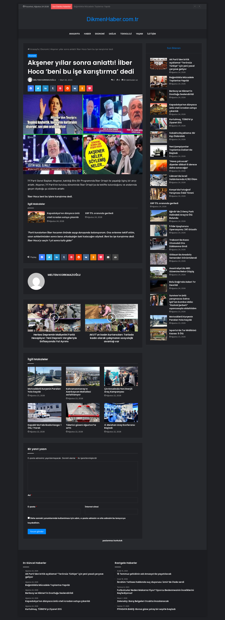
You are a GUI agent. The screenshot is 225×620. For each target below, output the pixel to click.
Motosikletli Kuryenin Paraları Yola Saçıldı (44, 390)
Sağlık (112, 33)
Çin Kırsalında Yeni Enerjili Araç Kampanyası (118, 390)
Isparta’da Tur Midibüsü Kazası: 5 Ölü (182, 332)
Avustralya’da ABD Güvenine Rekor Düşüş (181, 270)
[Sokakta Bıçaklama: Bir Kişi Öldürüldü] (158, 137)
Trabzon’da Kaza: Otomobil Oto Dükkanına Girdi (179, 243)
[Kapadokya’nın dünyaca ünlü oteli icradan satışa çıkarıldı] (36, 217)
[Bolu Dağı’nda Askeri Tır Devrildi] (158, 286)
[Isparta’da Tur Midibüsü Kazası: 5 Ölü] (158, 334)
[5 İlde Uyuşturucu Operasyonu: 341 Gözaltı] (158, 230)
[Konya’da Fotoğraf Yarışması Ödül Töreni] (158, 194)
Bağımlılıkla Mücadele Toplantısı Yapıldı (181, 79)
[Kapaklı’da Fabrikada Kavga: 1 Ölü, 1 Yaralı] (44, 412)
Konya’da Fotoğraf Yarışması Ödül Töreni (181, 191)
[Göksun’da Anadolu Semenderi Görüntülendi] (158, 259)
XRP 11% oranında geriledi (99, 213)
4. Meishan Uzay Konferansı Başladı (119, 426)
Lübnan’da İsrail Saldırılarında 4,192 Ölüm (183, 177)
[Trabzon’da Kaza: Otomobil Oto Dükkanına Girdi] (158, 244)
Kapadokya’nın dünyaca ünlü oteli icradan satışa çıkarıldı (183, 108)
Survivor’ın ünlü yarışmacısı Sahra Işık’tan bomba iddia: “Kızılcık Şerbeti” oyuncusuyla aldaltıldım (182, 302)
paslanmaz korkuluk (112, 540)
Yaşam (139, 33)
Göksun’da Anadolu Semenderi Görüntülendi (183, 256)
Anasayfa (74, 33)
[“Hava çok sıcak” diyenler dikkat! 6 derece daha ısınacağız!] (158, 165)
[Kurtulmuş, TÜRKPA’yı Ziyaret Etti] (158, 123)
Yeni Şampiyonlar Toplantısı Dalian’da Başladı (180, 150)
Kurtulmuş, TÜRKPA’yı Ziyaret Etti (181, 121)
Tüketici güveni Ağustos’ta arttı (81, 426)
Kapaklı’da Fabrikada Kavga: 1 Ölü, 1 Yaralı (44, 426)
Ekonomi (100, 33)
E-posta (32, 506)
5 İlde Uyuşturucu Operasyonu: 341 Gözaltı (183, 228)
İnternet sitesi (92, 506)
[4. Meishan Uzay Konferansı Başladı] (121, 412)
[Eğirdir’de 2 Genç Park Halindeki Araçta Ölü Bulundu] (158, 216)
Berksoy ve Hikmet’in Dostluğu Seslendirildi (94, 6)
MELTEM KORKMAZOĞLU (44, 80)
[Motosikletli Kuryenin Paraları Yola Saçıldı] (44, 376)
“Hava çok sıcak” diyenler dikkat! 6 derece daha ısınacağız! (183, 164)
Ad (30, 495)
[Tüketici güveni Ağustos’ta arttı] (83, 412)
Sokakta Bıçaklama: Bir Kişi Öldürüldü (182, 134)
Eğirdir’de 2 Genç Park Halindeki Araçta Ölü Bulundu (181, 215)
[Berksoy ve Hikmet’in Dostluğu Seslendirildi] (158, 95)
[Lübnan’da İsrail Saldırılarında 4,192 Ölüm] (158, 180)
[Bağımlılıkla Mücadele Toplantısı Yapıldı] (158, 81)
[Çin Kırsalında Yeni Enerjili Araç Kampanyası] (121, 376)
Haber (87, 33)
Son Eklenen (174, 48)
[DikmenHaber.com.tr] (112, 19)
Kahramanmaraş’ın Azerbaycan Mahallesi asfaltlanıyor (78, 391)
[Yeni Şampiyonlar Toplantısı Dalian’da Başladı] (158, 151)
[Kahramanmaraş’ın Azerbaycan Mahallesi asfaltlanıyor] (83, 376)
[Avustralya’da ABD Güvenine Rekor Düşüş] (158, 272)
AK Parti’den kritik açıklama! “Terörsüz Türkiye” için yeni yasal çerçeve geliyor (182, 64)
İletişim (151, 33)
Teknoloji (126, 33)
